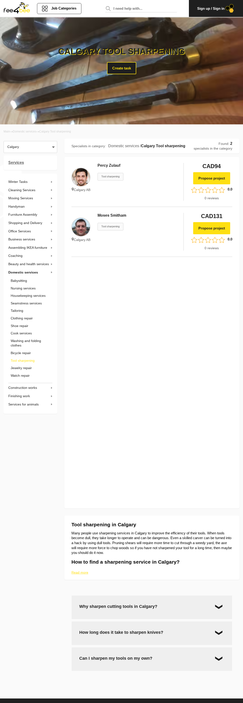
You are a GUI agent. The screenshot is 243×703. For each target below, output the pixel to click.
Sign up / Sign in (210, 8)
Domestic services (24, 131)
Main (7, 131)
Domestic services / (124, 146)
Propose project (211, 178)
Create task (121, 68)
